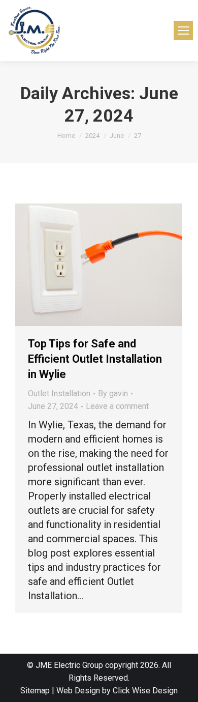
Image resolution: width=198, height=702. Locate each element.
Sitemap (35, 690)
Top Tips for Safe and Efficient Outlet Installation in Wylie (95, 359)
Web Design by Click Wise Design (117, 690)
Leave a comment (117, 406)
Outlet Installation (59, 393)
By (113, 393)
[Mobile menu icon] (183, 30)
